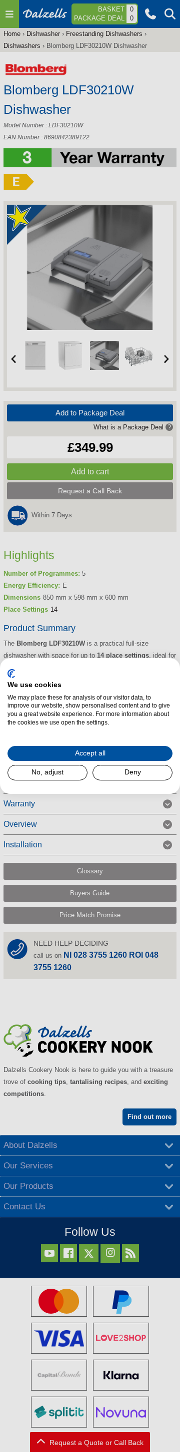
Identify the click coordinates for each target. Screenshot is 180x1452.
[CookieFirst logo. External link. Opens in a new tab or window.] (11, 673)
